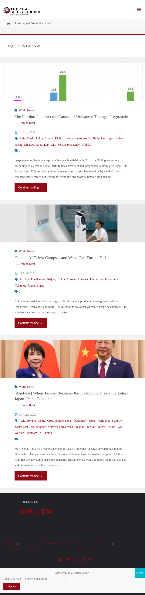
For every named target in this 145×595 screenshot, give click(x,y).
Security (117, 420)
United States (36, 285)
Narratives (104, 420)
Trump (111, 427)
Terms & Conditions (22, 549)
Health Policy (35, 138)
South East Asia (45, 144)
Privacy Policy (97, 543)
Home (10, 543)
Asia (22, 138)
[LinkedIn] (76, 559)
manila (69, 138)
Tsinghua (20, 285)
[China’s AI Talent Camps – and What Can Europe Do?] (72, 227)
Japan (92, 420)
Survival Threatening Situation (66, 427)
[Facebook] (54, 559)
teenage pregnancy (68, 144)
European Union (87, 279)
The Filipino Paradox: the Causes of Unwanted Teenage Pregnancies (72, 116)
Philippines (99, 138)
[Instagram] (60, 559)
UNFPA (87, 144)
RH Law (29, 144)
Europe (71, 279)
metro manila (82, 138)
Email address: (12, 578)
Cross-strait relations (59, 420)
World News (26, 110)
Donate (73, 543)
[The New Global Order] (21, 9)
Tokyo (101, 427)
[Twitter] (68, 559)
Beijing (51, 279)
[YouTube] (83, 559)
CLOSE (139, 572)
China (61, 279)
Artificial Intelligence (32, 279)
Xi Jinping (45, 433)
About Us (28, 543)
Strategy (41, 427)
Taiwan (90, 427)
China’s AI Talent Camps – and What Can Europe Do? (60, 257)
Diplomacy (80, 420)
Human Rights (54, 138)
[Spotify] (90, 559)
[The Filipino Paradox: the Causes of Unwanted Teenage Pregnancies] (72, 91)
